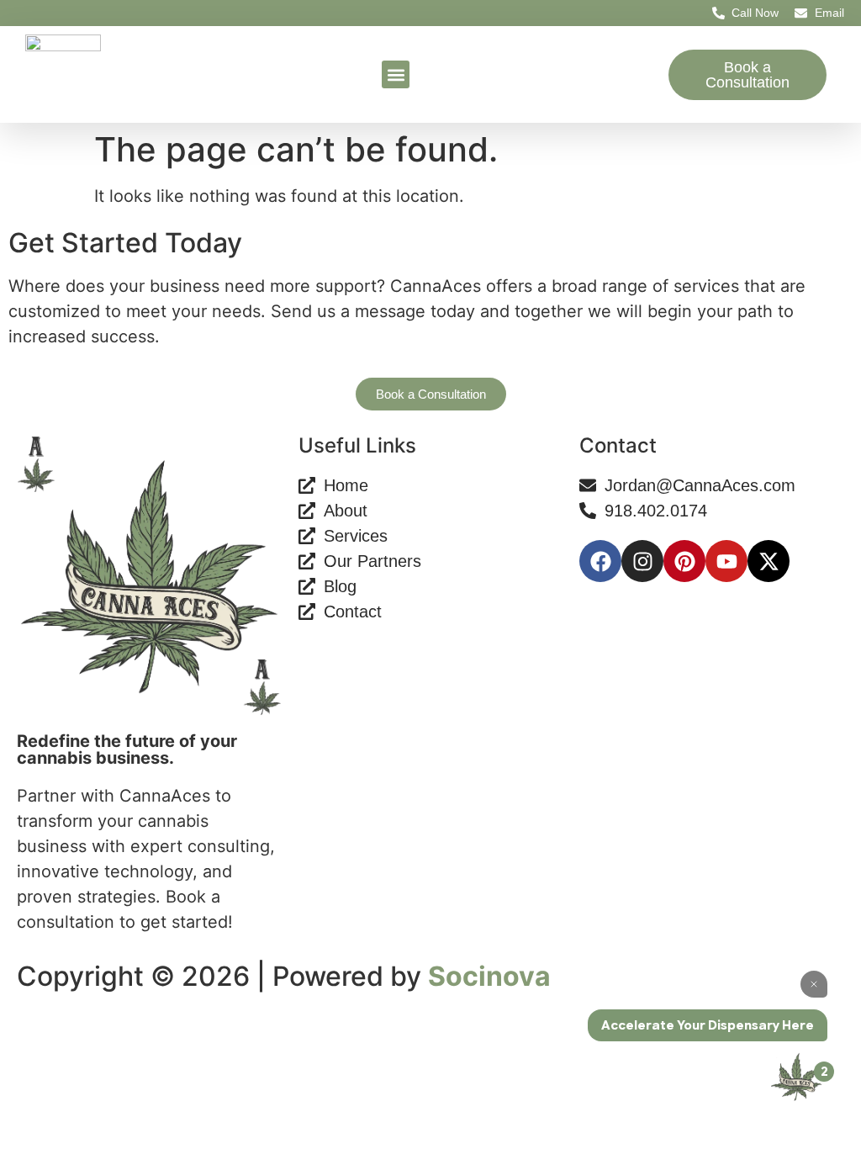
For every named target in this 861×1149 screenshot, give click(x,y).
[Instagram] (642, 561)
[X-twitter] (768, 561)
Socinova (489, 976)
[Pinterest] (684, 561)
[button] (395, 74)
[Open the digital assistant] (796, 1077)
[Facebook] (600, 561)
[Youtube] (726, 561)
